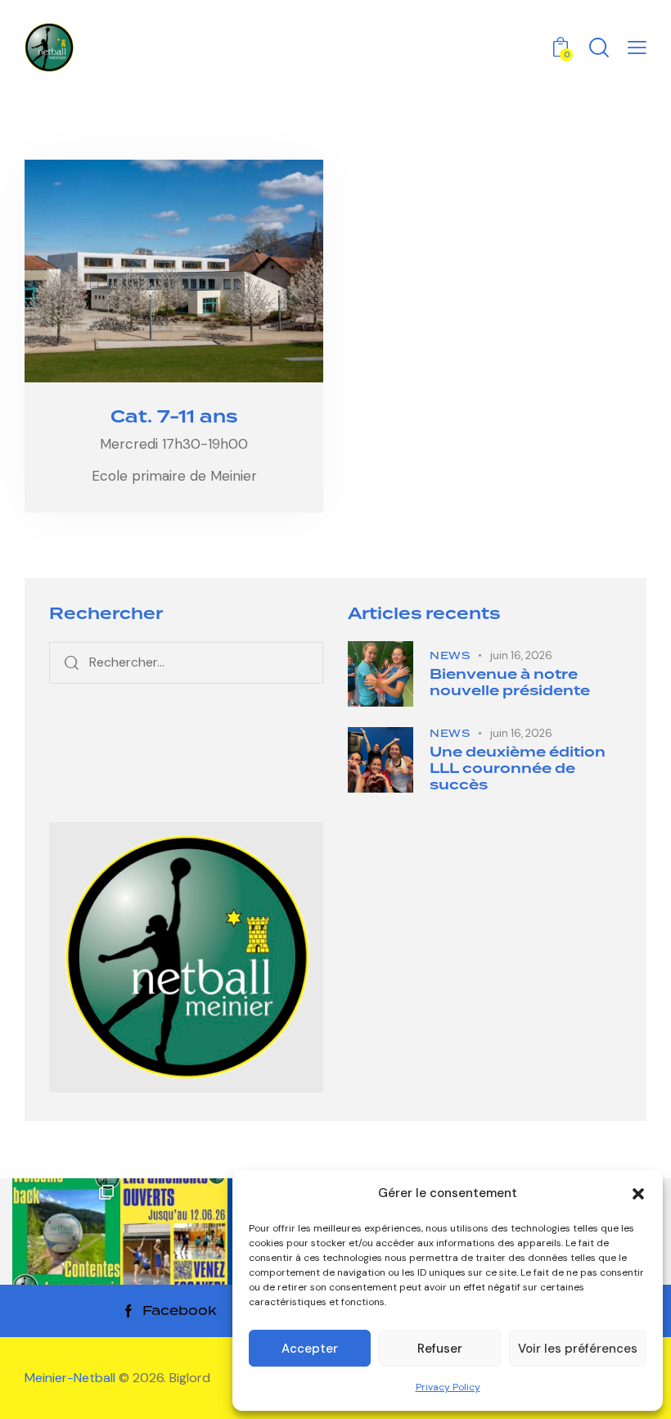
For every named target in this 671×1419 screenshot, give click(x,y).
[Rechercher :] (186, 662)
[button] (638, 1194)
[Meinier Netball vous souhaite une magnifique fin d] (66, 1232)
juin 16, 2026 (521, 655)
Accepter (309, 1348)
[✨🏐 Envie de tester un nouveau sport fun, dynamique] (174, 1232)
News (450, 655)
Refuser (439, 1348)
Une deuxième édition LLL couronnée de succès (518, 768)
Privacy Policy (448, 1387)
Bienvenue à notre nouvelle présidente (510, 683)
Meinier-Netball (72, 1377)
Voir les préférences (577, 1348)
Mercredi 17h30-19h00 (174, 444)
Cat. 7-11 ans (173, 418)
